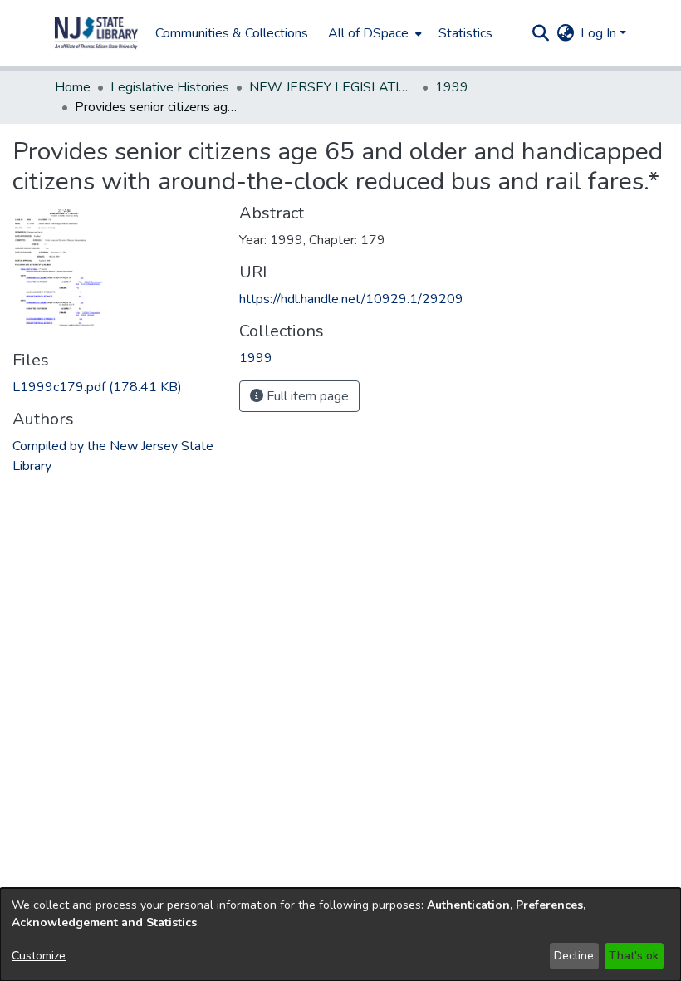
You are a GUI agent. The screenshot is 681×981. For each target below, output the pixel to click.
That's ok (634, 956)
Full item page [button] (306, 396)
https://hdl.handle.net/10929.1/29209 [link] (351, 299)
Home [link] (73, 87)
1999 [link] (451, 87)
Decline (574, 956)
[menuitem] (373, 33)
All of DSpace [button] (368, 33)
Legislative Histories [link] (169, 87)
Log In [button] (600, 33)
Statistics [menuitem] (465, 33)
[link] (97, 387)
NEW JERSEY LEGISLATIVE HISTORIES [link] (332, 87)
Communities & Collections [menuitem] (231, 33)
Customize (39, 956)
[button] (96, 33)
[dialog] (340, 934)
